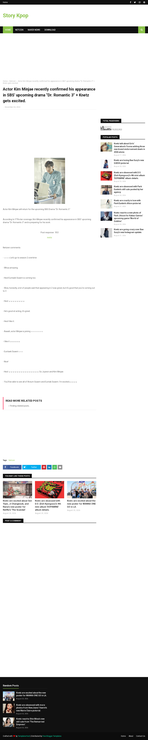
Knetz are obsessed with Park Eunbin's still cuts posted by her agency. (128, 189)
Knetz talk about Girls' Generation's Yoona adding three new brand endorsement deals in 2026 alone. (129, 147)
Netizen (13, 81)
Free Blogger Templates (51, 736)
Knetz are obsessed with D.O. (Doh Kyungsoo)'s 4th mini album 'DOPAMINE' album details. (48, 505)
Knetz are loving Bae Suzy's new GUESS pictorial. (129, 161)
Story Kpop (15, 16)
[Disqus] (49, 562)
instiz (49, 237)
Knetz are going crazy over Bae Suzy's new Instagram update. (129, 230)
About (131, 736)
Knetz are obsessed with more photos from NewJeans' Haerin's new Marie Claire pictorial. (31, 708)
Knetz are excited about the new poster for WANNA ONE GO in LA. (81, 503)
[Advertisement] (49, 58)
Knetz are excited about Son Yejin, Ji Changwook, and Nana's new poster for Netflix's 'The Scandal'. (17, 505)
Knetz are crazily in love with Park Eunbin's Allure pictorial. (127, 201)
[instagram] (139, 2)
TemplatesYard (24, 736)
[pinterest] (144, 2)
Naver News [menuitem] (34, 30)
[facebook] (130, 2)
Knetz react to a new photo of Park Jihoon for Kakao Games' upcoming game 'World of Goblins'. (128, 217)
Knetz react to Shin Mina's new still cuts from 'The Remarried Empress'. (30, 722)
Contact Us (140, 736)
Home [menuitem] (8, 30)
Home (5, 2)
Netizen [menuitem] (19, 30)
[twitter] (135, 2)
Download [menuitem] (50, 30)
